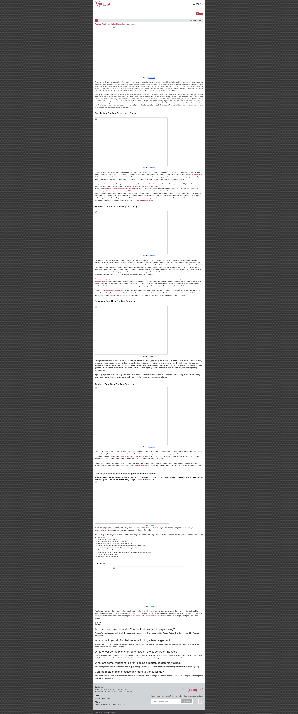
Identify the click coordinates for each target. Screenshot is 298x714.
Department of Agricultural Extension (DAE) (117, 188)
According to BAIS (125, 191)
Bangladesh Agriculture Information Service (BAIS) (142, 186)
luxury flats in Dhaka (146, 200)
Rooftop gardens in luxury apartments (189, 454)
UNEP (147, 262)
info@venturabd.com (102, 698)
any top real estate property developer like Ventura (148, 616)
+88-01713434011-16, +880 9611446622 (110, 705)
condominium (142, 465)
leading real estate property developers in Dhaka (164, 177)
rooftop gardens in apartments (113, 290)
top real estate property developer (131, 456)
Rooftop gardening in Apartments (105, 279)
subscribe (187, 701)
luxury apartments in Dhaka (116, 101)
